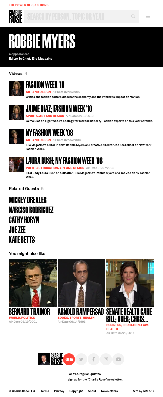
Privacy (59, 391)
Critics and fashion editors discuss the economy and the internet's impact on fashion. (83, 89)
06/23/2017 (129, 321)
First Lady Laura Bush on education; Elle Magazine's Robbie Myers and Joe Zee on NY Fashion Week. (88, 167)
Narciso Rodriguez (31, 209)
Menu (147, 16)
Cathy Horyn (24, 219)
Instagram (106, 359)
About (92, 391)
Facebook (94, 359)
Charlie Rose (15, 16)
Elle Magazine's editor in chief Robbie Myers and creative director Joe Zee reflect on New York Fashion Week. (88, 139)
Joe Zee (17, 229)
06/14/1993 (81, 315)
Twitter (81, 359)
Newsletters (109, 391)
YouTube (118, 359)
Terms (45, 391)
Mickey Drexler (28, 199)
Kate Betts (22, 239)
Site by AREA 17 (143, 391)
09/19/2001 (29, 315)
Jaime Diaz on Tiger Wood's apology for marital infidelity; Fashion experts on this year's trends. (89, 113)
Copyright (76, 391)
